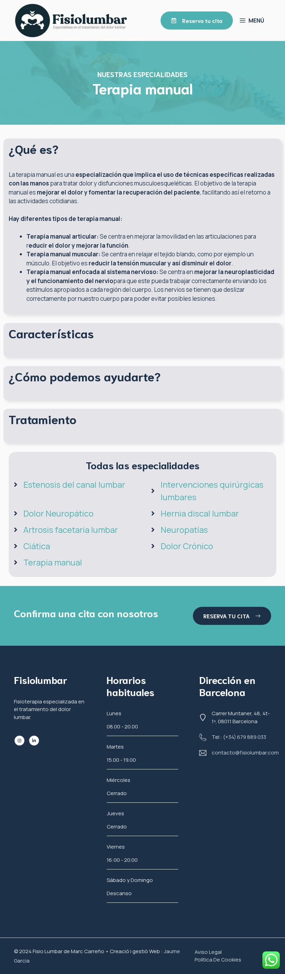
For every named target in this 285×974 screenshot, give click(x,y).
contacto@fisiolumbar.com (245, 752)
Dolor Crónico (187, 546)
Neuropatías (184, 529)
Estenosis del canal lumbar (74, 484)
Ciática (36, 546)
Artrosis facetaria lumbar (70, 529)
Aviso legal (208, 952)
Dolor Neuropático (58, 513)
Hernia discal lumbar (200, 513)
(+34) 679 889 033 (244, 737)
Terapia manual (52, 562)
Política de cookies (218, 959)
